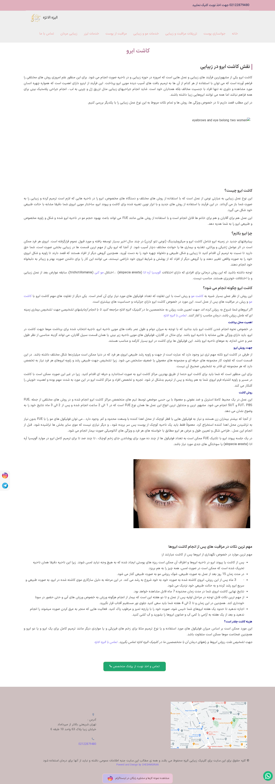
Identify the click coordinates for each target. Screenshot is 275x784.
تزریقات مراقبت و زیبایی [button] (181, 33)
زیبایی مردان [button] (68, 33)
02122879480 (87, 744)
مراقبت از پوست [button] (116, 33)
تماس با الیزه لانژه (105, 642)
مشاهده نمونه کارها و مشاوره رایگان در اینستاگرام (142, 778)
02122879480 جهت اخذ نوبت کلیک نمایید (220, 5)
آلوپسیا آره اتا (152, 272)
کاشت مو (196, 296)
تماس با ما (46, 33)
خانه (235, 33)
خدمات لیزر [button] (91, 33)
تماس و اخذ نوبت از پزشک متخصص (136, 666)
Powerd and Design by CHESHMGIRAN (137, 765)
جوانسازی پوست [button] (214, 33)
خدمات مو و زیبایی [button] (146, 33)
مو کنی (98, 272)
